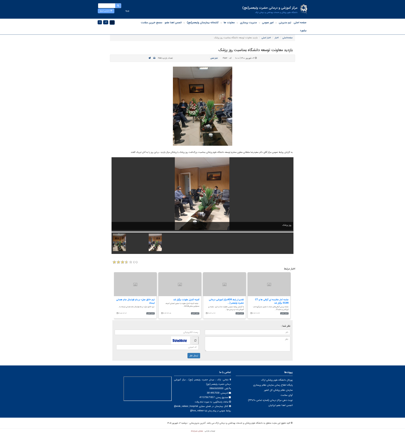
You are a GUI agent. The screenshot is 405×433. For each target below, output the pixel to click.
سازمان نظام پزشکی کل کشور (278, 390)
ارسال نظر (194, 355)
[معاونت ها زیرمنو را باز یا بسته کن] (221, 23)
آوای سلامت (287, 395)
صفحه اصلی (300, 23)
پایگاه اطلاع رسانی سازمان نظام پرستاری (273, 385)
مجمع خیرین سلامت (151, 23)
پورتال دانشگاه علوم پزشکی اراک (277, 380)
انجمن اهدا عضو (173, 23)
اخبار (277, 37)
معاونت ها (229, 23)
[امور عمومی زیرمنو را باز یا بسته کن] (259, 23)
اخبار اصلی (266, 37)
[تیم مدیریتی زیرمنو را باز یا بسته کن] (276, 23)
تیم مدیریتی (285, 23)
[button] (106, 11)
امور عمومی (267, 23)
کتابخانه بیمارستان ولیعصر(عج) (202, 23)
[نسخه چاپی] (154, 58)
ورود (127, 10)
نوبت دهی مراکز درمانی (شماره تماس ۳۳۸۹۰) (270, 400)
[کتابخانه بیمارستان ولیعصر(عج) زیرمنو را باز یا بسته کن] (184, 23)
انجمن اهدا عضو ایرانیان (280, 405)
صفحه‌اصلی (287, 37)
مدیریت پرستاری (248, 23)
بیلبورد (303, 30)
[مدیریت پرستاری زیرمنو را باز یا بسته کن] (237, 23)
